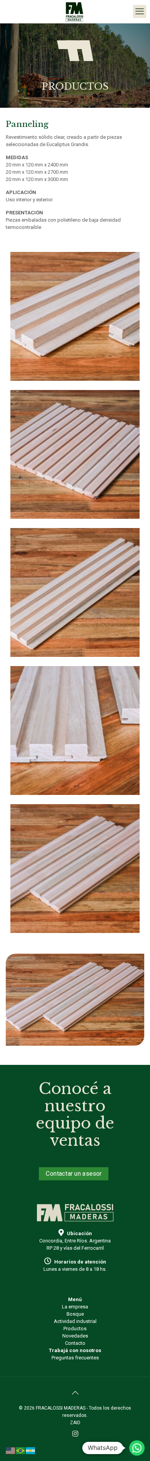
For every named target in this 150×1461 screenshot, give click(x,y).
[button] (137, 1448)
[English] (11, 1450)
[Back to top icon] (75, 1393)
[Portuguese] (21, 1450)
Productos (75, 1328)
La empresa (75, 1307)
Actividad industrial (75, 1321)
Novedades (75, 1336)
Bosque (75, 1314)
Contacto (75, 1343)
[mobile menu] (139, 11)
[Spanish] (31, 1450)
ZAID (75, 1422)
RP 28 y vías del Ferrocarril (75, 1248)
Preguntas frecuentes (75, 1358)
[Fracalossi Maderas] (75, 11)
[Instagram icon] (75, 1434)
